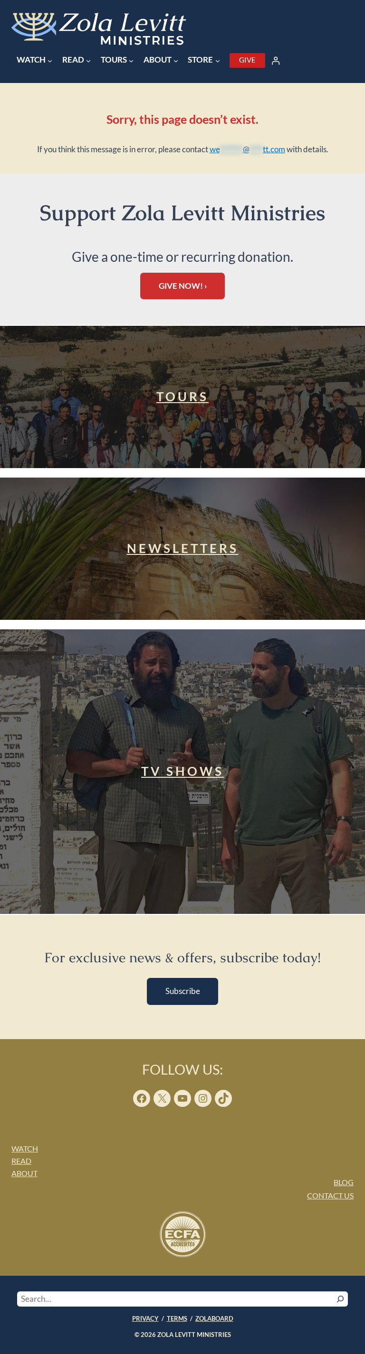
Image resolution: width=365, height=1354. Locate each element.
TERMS (177, 1318)
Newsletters (183, 548)
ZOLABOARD (214, 1318)
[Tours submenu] (131, 60)
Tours (182, 396)
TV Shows (182, 771)
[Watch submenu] (50, 60)
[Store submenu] (217, 60)
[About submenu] (175, 60)
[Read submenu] (88, 60)
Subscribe (182, 991)
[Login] (275, 60)
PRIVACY (145, 1318)
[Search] (340, 1299)
